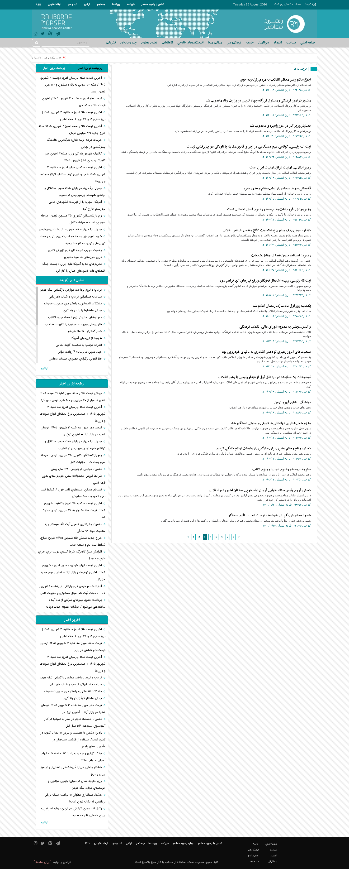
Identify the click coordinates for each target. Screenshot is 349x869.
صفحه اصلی (307, 42)
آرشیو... (43, 368)
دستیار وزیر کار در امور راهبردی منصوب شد (280, 126)
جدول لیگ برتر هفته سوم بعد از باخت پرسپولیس (71, 229)
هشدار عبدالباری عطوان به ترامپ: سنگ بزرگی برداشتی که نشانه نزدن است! (74, 798)
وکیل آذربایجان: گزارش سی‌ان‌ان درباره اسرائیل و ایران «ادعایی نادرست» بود (73, 812)
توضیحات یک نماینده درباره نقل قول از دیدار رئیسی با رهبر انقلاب (264, 377)
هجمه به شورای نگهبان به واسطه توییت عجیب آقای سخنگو (269, 515)
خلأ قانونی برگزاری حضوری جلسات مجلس (76, 358)
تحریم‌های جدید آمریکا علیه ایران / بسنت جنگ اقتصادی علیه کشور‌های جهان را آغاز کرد (73, 267)
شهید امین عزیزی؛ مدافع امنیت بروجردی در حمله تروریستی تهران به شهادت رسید (72, 240)
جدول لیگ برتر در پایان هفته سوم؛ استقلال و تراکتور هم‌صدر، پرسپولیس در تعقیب (74, 192)
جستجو (101, 4)
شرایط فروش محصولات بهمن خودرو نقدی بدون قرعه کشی (73, 479)
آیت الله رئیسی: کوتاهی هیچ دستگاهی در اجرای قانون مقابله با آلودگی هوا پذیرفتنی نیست (249, 147)
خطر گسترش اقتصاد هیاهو (85, 331)
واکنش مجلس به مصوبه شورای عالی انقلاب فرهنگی (275, 327)
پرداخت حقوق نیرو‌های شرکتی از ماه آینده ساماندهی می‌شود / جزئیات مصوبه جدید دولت (75, 603)
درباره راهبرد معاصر (183, 843)
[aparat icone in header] (50, 34)
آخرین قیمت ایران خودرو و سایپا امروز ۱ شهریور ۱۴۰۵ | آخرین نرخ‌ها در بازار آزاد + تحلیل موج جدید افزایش (72, 572)
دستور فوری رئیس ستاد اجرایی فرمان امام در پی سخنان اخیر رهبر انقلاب (260, 490)
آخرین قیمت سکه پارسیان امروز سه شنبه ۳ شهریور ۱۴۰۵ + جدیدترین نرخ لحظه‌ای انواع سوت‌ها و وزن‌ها (72, 174)
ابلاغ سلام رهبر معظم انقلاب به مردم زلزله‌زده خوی (275, 80)
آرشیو (87, 4)
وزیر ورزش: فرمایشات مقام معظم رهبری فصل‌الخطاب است (269, 209)
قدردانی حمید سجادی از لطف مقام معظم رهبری (277, 188)
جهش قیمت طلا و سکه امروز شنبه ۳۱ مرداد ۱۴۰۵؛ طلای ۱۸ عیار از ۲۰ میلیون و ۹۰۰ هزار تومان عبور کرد (72, 397)
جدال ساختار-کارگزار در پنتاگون (83, 310)
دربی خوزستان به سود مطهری (83, 257)
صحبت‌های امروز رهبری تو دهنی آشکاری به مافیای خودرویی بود (266, 352)
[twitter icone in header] (43, 34)
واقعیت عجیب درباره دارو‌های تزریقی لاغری (75, 250)
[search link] (36, 42)
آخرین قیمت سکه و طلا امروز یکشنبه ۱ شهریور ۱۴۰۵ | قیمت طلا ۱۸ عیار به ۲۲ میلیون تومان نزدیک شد (73, 510)
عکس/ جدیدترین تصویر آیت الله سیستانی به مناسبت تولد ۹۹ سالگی (75, 528)
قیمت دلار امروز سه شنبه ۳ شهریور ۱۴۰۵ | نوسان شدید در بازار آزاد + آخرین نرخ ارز (73, 431)
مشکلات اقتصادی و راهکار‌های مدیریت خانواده (73, 303)
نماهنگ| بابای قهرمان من (292, 402)
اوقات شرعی (54, 4)
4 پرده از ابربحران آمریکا (87, 338)
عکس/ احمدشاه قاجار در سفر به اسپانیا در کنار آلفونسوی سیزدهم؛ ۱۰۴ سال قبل (74, 722)
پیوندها (116, 4)
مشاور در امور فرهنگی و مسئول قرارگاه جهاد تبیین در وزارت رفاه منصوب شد (258, 100)
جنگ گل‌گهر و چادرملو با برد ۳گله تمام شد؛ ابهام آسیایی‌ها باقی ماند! (73, 757)
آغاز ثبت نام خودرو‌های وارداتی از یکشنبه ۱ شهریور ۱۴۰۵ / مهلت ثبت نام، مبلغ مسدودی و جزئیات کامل (72, 590)
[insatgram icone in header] (35, 34)
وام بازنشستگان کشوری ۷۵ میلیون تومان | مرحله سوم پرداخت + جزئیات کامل (73, 219)
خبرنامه (130, 4)
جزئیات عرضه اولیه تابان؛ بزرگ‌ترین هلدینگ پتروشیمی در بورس (76, 143)
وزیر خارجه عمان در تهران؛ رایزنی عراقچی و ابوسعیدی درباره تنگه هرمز (76, 784)
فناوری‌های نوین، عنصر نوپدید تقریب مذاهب (74, 324)
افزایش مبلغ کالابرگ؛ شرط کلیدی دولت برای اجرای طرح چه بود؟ (71, 555)
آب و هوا (72, 4)
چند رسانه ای (128, 42)
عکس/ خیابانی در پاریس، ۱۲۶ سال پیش (77, 469)
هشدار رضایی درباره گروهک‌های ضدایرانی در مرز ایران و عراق (73, 771)
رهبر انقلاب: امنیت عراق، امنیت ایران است (280, 167)
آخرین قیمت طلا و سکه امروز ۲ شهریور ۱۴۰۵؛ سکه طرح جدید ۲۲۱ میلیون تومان (71, 130)
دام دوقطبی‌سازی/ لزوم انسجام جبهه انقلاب (75, 317)
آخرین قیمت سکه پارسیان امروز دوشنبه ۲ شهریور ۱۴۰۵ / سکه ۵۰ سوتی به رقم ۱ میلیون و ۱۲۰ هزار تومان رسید (72, 84)
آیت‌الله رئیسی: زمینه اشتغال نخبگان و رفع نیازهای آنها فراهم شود (265, 281)
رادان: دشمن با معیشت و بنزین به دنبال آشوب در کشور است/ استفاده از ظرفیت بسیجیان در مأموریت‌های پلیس (72, 739)
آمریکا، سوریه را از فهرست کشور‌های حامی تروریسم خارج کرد (77, 205)
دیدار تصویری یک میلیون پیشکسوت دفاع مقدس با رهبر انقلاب (267, 230)
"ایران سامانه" (43, 862)
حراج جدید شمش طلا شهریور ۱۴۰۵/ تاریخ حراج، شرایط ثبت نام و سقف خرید (72, 541)
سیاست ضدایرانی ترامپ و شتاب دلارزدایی (76, 296)
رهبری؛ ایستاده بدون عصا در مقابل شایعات (281, 255)
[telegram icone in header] (58, 34)
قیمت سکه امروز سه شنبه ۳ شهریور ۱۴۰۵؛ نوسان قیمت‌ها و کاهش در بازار (72, 647)
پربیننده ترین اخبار (90, 68)
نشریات (111, 42)
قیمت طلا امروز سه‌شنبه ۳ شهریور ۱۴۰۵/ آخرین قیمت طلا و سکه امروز (73, 102)
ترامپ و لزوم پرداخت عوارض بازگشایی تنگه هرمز (71, 290)
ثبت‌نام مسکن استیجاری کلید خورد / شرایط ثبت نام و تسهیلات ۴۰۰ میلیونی (73, 493)
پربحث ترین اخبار (54, 68)
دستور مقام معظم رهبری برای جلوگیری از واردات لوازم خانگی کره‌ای (263, 448)
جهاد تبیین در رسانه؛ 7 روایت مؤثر (80, 352)
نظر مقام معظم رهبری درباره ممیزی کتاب (281, 469)
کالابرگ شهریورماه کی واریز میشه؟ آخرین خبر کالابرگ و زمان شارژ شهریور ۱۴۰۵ (75, 157)
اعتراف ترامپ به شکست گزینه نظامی (79, 345)
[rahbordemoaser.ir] (287, 24)
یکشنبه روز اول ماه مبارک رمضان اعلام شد (282, 306)
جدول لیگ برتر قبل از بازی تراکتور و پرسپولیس (44, 58)
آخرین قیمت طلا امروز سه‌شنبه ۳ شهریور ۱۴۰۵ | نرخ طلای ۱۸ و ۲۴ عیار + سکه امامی (73, 116)
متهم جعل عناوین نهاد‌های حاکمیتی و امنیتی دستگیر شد (271, 423)
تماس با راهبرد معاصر (152, 4)
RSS (38, 4)
